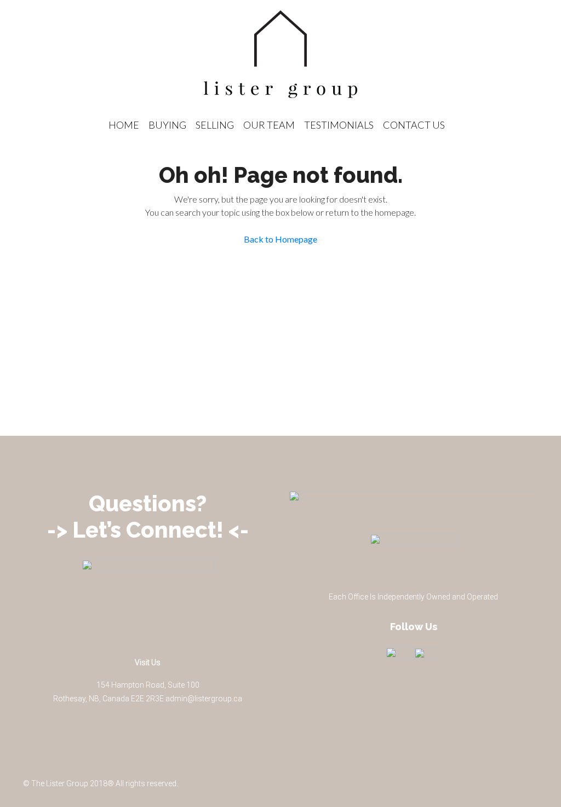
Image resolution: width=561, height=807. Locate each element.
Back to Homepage (280, 239)
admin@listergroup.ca (203, 698)
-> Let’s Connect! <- (148, 530)
